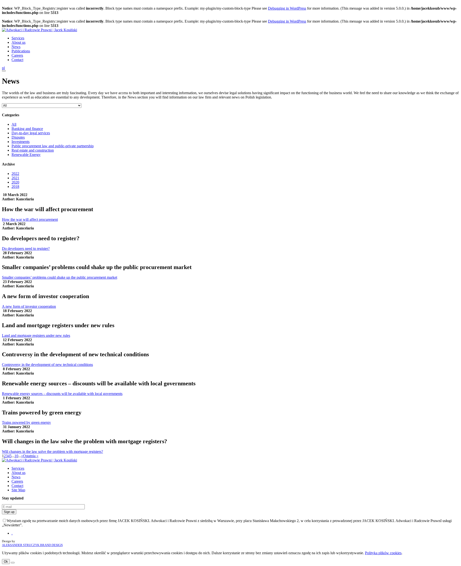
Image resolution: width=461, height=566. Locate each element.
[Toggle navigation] (4, 71)
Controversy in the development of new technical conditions (47, 365)
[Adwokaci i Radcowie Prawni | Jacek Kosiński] (39, 30)
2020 (15, 182)
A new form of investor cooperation (29, 306)
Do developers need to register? (26, 248)
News (16, 47)
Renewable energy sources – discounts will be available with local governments (62, 394)
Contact (17, 60)
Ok (6, 561)
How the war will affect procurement (30, 219)
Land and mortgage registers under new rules (36, 335)
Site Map (18, 490)
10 (16, 456)
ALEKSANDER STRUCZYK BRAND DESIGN (32, 545)
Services (18, 38)
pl (3, 68)
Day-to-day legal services (31, 133)
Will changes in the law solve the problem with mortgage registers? (52, 451)
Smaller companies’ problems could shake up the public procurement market (59, 277)
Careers (17, 55)
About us (18, 42)
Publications (21, 51)
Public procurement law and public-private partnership (53, 146)
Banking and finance (27, 129)
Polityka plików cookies (383, 553)
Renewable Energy (26, 155)
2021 (15, 178)
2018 (15, 187)
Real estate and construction (33, 150)
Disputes (18, 137)
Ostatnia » (30, 456)
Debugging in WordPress (287, 8)
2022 (15, 174)
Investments (21, 142)
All (14, 124)
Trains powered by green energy (26, 422)
